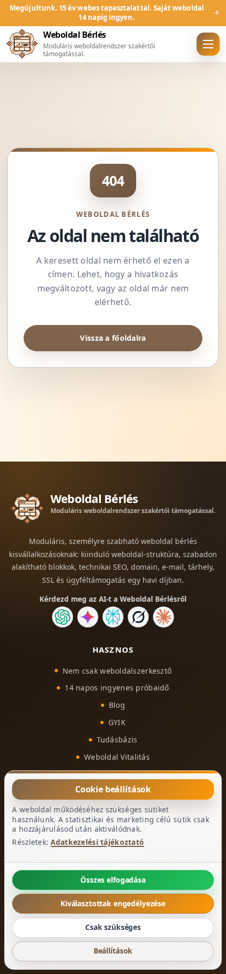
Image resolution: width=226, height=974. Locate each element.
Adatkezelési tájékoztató (97, 842)
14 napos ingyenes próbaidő (117, 688)
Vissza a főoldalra (113, 338)
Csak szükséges (113, 927)
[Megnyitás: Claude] (163, 616)
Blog (117, 705)
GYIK (117, 722)
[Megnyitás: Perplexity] (113, 616)
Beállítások (113, 951)
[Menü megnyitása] (208, 44)
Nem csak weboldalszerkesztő (117, 671)
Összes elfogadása (113, 880)
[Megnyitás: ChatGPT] (62, 616)
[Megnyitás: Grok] (138, 616)
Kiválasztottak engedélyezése (113, 903)
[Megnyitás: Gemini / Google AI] (87, 616)
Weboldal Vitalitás (117, 757)
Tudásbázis (117, 740)
